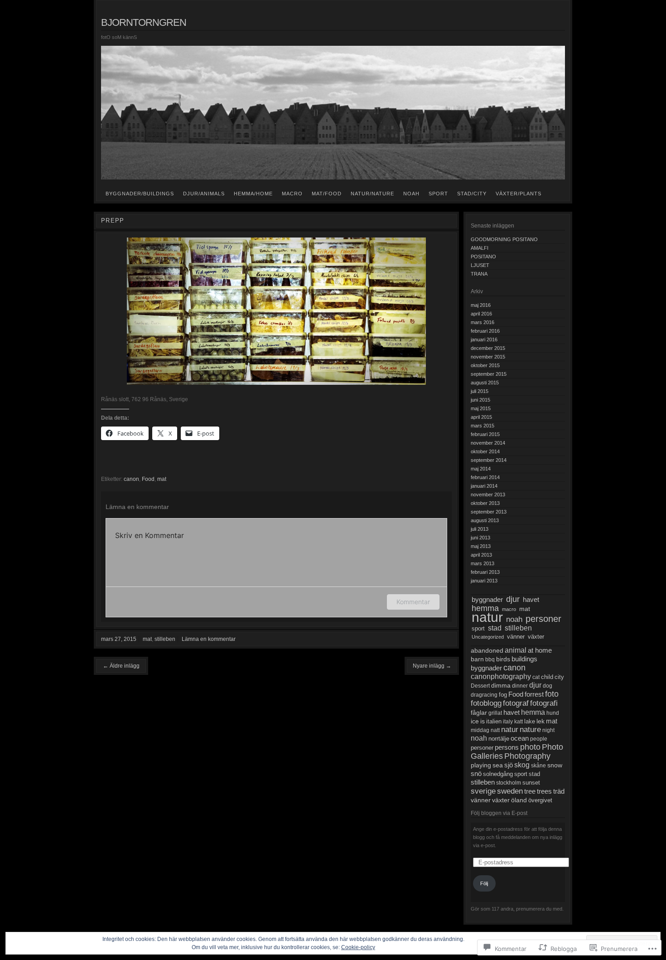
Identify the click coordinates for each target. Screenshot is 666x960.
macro (292, 193)
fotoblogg (486, 703)
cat (536, 677)
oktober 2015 (485, 365)
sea (497, 765)
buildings (524, 659)
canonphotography (501, 676)
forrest (534, 694)
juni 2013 (480, 537)
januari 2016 (484, 339)
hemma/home (253, 193)
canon (131, 479)
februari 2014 (485, 477)
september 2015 (489, 374)
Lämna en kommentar (209, 639)
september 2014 (489, 460)
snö (476, 773)
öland (519, 800)
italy (508, 721)
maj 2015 (481, 408)
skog (522, 765)
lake (529, 721)
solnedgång (498, 774)
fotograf (516, 703)
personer (543, 619)
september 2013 (489, 511)
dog (547, 686)
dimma (501, 685)
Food (148, 479)
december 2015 (488, 348)
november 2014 (488, 443)
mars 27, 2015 (118, 639)
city (559, 677)
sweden (510, 790)
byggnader (487, 599)
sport (438, 193)
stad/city (472, 193)
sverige (483, 790)
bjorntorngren (143, 22)
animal (515, 650)
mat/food (327, 193)
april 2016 (481, 313)
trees (544, 791)
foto (552, 693)
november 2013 (488, 494)
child (547, 677)
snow (554, 765)
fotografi (544, 703)
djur (513, 599)
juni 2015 (480, 399)
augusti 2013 (485, 520)
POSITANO (483, 256)
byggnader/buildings (140, 193)
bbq (490, 659)
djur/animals (204, 193)
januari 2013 (484, 580)
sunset (531, 783)
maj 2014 (481, 468)
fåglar (479, 712)
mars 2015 (482, 425)
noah (411, 193)
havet (531, 599)
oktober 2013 (485, 503)
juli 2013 (479, 529)
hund (552, 713)
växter (536, 636)
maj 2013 (481, 546)
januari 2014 (484, 486)
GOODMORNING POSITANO (504, 239)
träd (559, 791)
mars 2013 (482, 563)
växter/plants (518, 193)
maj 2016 (481, 305)
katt (518, 721)
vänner (516, 637)
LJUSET (480, 265)
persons (507, 747)
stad (495, 628)
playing (481, 765)
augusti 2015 (485, 382)
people (538, 739)
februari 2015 (485, 434)
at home (540, 650)
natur (487, 617)
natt (495, 730)
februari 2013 (485, 572)
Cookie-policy (358, 947)
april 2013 (481, 555)
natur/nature (372, 193)
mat (161, 479)
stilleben (164, 639)
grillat (495, 713)
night (548, 730)
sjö (508, 765)
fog (503, 695)
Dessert (480, 686)
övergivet (540, 800)
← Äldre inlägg (121, 666)
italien (494, 721)
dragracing (484, 695)
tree (530, 791)
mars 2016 (482, 322)
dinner (520, 686)
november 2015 (488, 356)
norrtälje (498, 739)
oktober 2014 (485, 451)
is (482, 721)
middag (480, 730)
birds (503, 659)
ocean (520, 738)
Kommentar (413, 602)
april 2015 (481, 417)
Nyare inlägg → (432, 666)
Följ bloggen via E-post (499, 813)
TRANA (479, 273)
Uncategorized (488, 637)
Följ (484, 883)
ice (475, 721)
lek (540, 721)
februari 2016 (485, 331)
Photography (527, 756)
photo (530, 747)
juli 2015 (479, 391)
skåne (538, 765)
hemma (485, 608)
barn (477, 659)
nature (530, 729)
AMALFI (479, 248)
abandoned (487, 650)
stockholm (508, 783)
